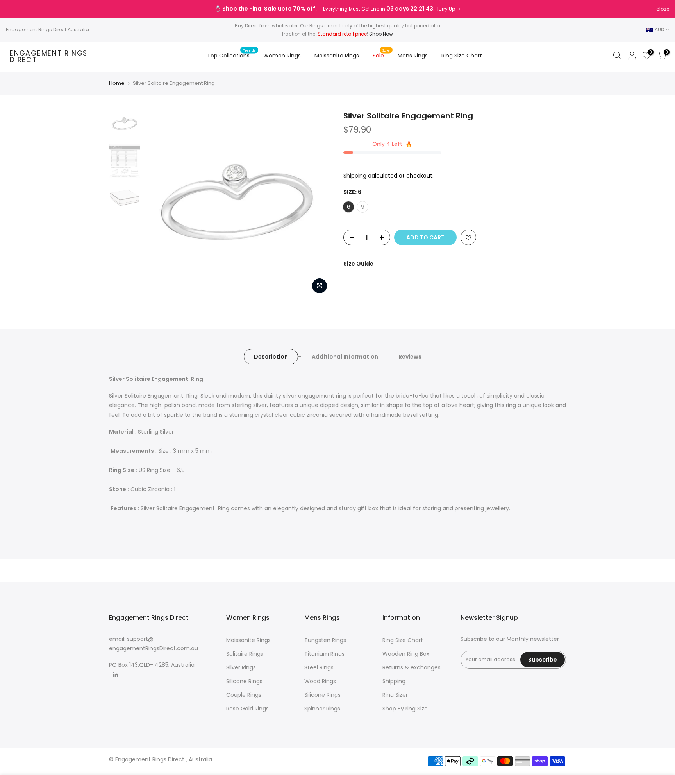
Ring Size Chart (461, 55)
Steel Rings (319, 667)
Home (117, 83)
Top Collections (231, 53)
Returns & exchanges (411, 667)
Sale (381, 53)
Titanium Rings (324, 654)
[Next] (317, 204)
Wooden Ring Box (405, 654)
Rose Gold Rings (247, 708)
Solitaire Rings (244, 654)
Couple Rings (243, 695)
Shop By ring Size (405, 708)
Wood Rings (320, 681)
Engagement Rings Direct (49, 57)
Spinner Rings (322, 708)
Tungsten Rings (325, 640)
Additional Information (345, 357)
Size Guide (358, 263)
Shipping (354, 175)
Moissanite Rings (336, 55)
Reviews (409, 357)
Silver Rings (241, 667)
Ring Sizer (395, 695)
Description (271, 357)
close (16, 8)
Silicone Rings (244, 681)
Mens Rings (413, 55)
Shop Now (381, 33)
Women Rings (282, 55)
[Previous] (157, 204)
